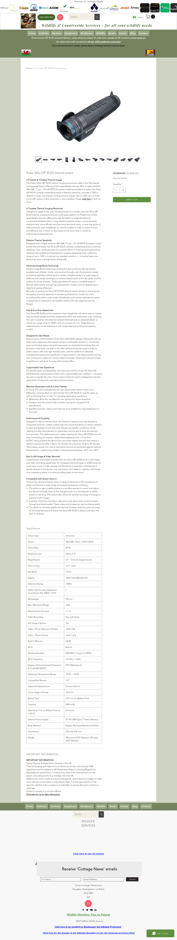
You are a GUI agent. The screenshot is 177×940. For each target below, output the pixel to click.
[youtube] (91, 909)
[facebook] (83, 909)
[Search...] (97, 17)
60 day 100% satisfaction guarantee (104, 41)
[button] (151, 17)
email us (141, 37)
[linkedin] (95, 909)
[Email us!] (88, 903)
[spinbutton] (119, 189)
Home (29, 68)
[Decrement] (115, 189)
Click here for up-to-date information (43, 794)
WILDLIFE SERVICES (88, 823)
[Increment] (123, 189)
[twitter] (87, 909)
